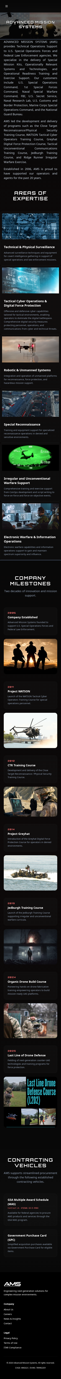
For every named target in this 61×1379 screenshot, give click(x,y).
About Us (8, 1309)
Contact (8, 1323)
